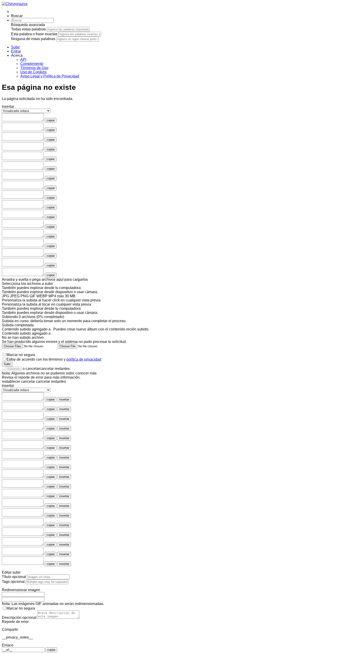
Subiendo (13, 369)
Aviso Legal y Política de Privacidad (49, 76)
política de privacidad (83, 359)
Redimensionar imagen (21, 590)
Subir (7, 364)
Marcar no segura (20, 355)
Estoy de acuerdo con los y (53, 359)
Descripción (19, 617)
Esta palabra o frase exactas (34, 34)
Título (14, 577)
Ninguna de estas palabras (33, 39)
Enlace (7, 645)
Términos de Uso (34, 68)
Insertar (8, 386)
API (23, 59)
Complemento (31, 64)
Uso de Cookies (33, 72)
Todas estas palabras (28, 29)
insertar (64, 399)
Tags (13, 582)
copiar (51, 120)
